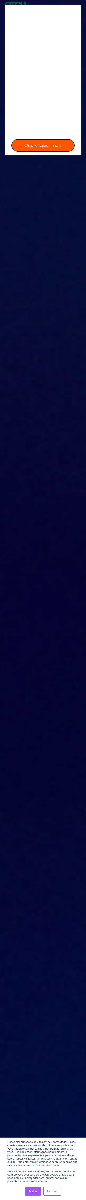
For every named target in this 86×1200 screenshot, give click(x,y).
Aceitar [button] (33, 1191)
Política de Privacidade (45, 1165)
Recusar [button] (52, 1191)
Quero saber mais (43, 145)
